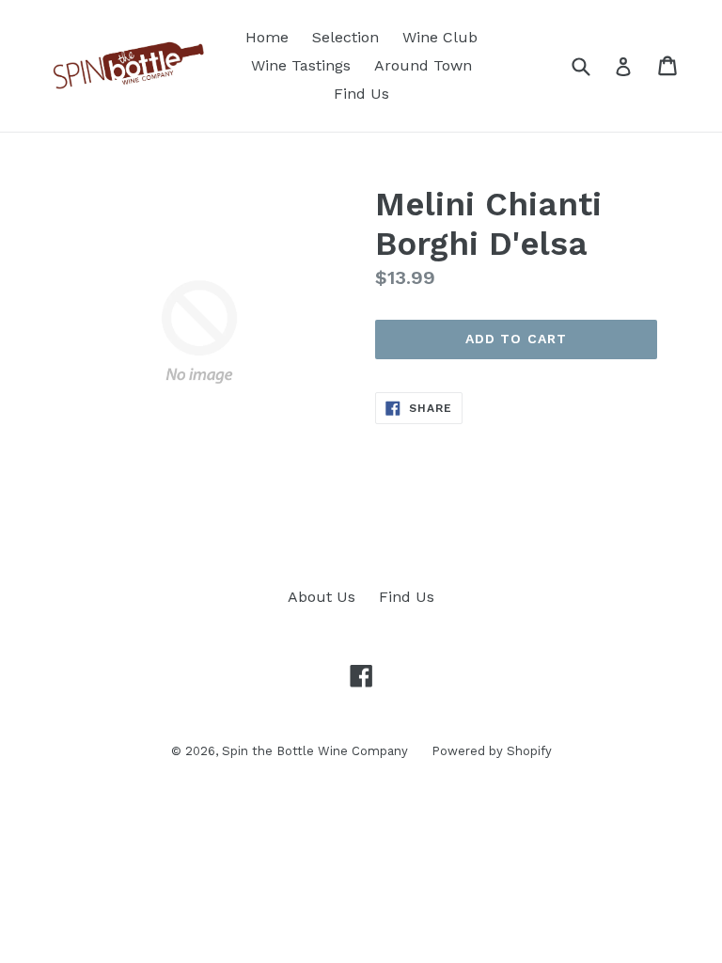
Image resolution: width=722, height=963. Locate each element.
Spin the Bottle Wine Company (315, 751)
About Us (321, 597)
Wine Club (440, 37)
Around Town (423, 65)
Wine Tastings (301, 65)
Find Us (361, 94)
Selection (345, 37)
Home (267, 37)
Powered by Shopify (492, 751)
